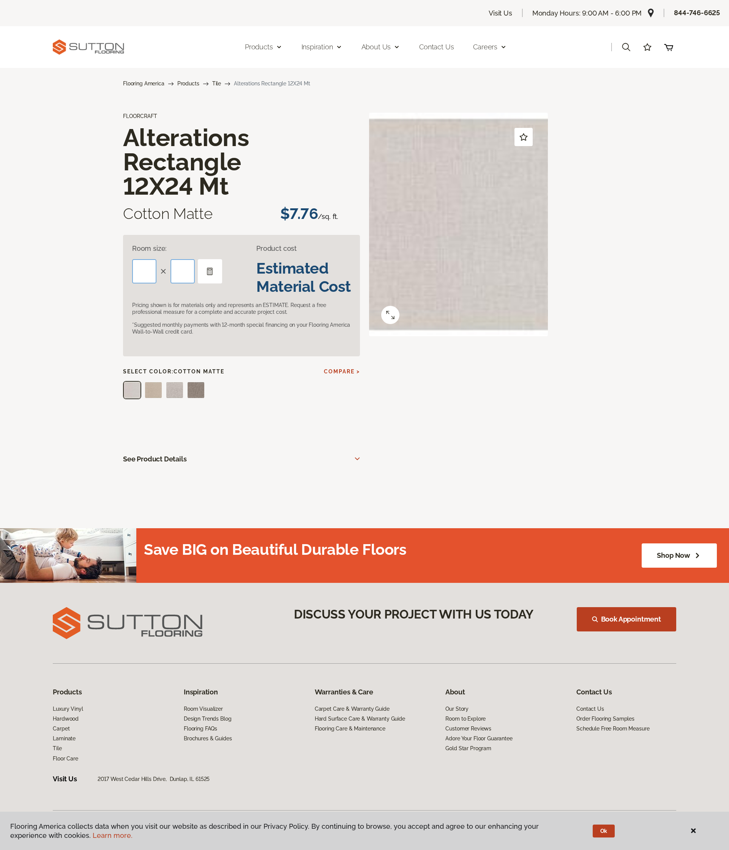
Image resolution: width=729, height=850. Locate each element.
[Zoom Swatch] (390, 315)
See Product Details (155, 459)
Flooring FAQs (200, 729)
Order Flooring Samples (605, 719)
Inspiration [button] (317, 47)
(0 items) (668, 47)
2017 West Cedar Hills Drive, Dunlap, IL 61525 (154, 779)
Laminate (64, 738)
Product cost (276, 248)
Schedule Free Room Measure (612, 729)
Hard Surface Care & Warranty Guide (360, 719)
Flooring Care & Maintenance (350, 729)
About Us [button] (376, 47)
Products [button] (259, 47)
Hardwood (66, 719)
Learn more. (113, 835)
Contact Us (436, 47)
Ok (604, 831)
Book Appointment (631, 619)
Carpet (61, 729)
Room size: (149, 248)
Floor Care (65, 759)
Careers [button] (485, 47)
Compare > (342, 371)
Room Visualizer (203, 709)
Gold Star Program (468, 748)
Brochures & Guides (208, 738)
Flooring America (143, 83)
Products (188, 83)
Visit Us (500, 13)
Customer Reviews (468, 729)
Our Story (457, 709)
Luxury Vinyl (68, 709)
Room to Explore (465, 719)
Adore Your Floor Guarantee (478, 738)
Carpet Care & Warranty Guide (352, 709)
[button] (626, 47)
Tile (216, 83)
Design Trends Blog (207, 719)
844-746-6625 (697, 13)
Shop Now (673, 555)
